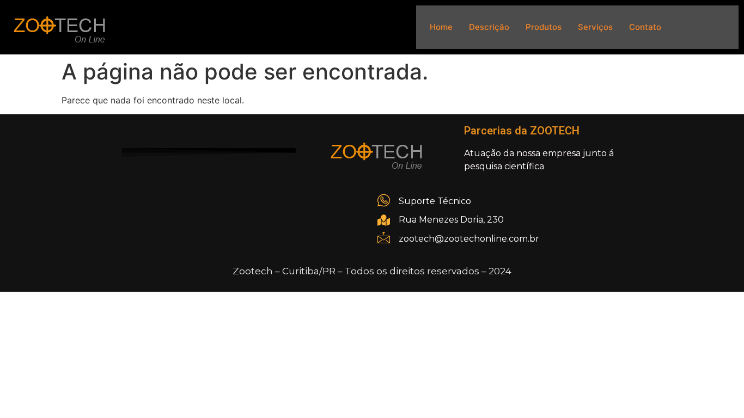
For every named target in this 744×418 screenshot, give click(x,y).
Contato (645, 27)
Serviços (595, 27)
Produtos (544, 27)
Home (441, 27)
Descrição (489, 27)
